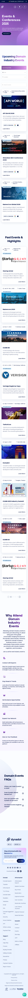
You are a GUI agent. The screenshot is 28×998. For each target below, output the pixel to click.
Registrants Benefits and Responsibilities (14, 985)
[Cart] (19, 7)
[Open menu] (25, 7)
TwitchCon (7, 424)
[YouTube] (17, 867)
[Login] (15, 7)
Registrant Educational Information (14, 982)
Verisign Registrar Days (12, 386)
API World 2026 (8, 113)
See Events (6, 33)
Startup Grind (8, 271)
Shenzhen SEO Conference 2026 (13, 159)
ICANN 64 (6, 540)
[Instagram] (10, 867)
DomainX (6, 463)
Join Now (20, 861)
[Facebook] (8, 867)
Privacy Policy (14, 977)
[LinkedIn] (12, 867)
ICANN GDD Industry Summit (13, 501)
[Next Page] (20, 597)
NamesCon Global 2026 (11, 204)
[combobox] (9, 68)
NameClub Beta (19, 915)
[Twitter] (15, 867)
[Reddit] (20, 867)
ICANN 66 (6, 348)
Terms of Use (14, 980)
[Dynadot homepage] (2, 7)
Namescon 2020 (9, 309)
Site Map (17, 934)
